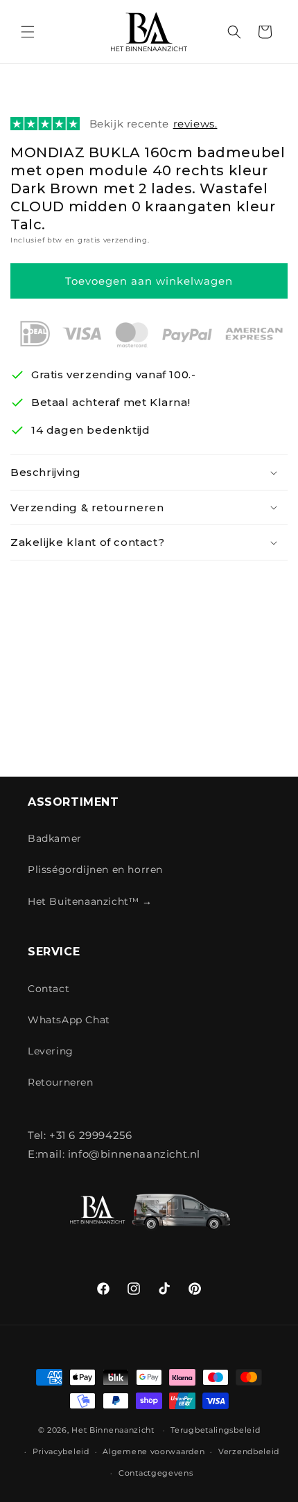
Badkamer (55, 838)
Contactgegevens (156, 1473)
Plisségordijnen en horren (95, 869)
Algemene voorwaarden (153, 1451)
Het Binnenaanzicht (113, 1430)
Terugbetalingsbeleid (215, 1430)
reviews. (195, 123)
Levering (50, 1051)
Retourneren (61, 1082)
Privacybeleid (61, 1451)
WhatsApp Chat (69, 1020)
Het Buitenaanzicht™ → (90, 901)
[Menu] (27, 32)
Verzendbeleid (248, 1451)
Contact (48, 988)
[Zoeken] (234, 32)
